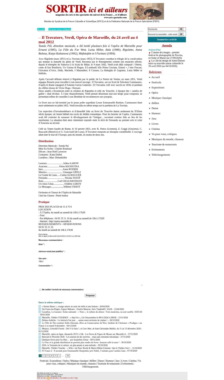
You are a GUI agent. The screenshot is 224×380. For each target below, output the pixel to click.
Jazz (117, 360)
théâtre (93, 360)
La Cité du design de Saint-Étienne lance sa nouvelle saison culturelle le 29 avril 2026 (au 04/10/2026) (166, 63)
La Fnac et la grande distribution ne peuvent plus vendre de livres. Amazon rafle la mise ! (80, 342)
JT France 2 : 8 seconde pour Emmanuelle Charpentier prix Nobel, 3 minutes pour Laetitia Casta (83, 351)
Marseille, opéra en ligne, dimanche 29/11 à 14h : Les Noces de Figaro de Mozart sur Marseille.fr (83, 334)
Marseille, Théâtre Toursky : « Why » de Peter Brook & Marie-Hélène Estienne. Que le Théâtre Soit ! (85, 348)
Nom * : (42, 244)
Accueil (41, 29)
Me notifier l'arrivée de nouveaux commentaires (63, 290)
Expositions (55, 360)
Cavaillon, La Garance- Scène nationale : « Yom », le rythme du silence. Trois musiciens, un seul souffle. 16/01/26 (91, 312)
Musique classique (79, 360)
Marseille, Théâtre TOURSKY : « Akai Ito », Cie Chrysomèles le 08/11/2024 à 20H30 (78, 317)
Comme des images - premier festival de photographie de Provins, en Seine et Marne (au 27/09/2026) (165, 55)
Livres (124, 360)
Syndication (54, 378)
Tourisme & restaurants (108, 363)
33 (68, 356)
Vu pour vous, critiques (60, 29)
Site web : (43, 259)
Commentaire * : (46, 266)
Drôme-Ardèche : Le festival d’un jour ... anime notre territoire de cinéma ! (74, 320)
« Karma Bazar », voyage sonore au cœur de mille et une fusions (69, 306)
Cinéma (132, 360)
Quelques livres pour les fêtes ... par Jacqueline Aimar (64, 340)
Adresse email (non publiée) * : (52, 251)
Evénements (127, 363)
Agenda (167, 45)
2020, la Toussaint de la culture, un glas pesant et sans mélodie (68, 345)
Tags (76, 378)
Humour (110, 360)
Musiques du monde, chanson (81, 363)
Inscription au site (66, 378)
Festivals (44, 360)
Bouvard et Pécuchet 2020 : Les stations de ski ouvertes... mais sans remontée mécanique (80, 337)
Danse (101, 360)
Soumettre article (167, 39)
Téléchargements (90, 366)
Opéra (66, 360)
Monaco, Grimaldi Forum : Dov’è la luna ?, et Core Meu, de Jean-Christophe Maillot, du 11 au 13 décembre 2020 (91, 329)
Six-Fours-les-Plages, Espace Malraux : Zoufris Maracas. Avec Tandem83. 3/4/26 (76, 309)
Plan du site (41, 378)
